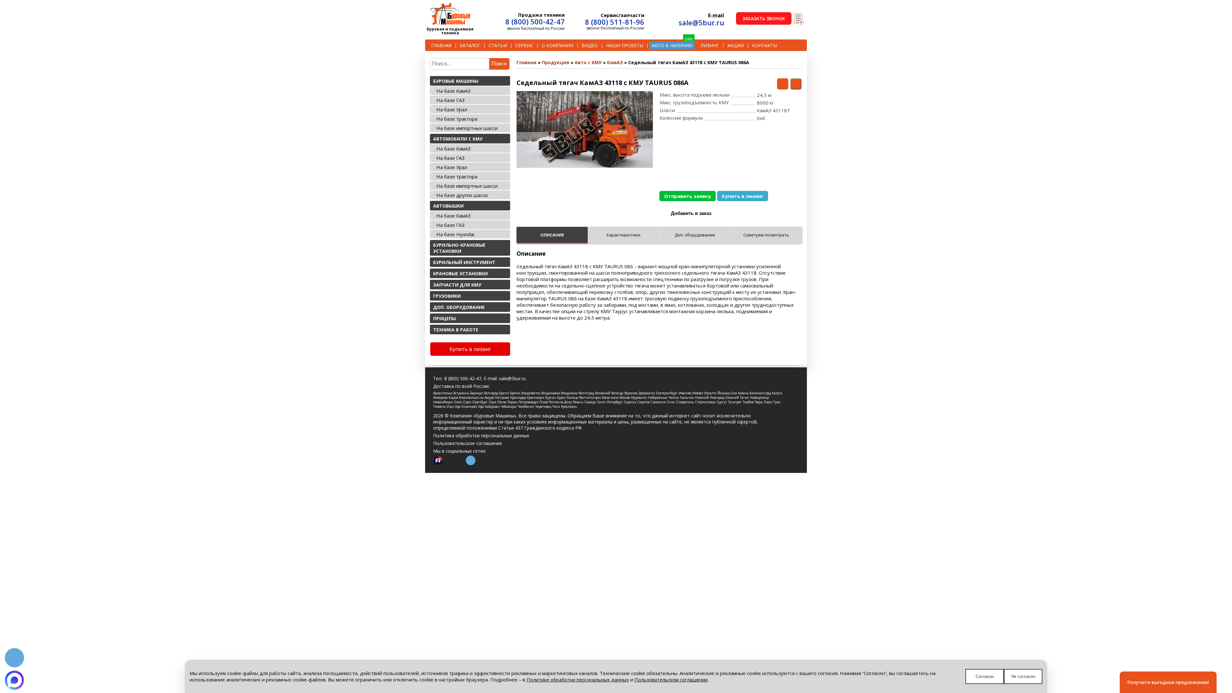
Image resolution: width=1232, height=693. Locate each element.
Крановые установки (460, 273)
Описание (552, 235)
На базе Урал (451, 109)
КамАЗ (615, 62)
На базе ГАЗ (450, 100)
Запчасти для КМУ (457, 285)
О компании (557, 45)
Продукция (555, 62)
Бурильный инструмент (464, 262)
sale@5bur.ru (701, 22)
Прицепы (444, 318)
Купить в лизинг (742, 196)
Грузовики (447, 296)
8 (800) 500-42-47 (535, 21)
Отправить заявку (687, 196)
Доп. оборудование (459, 307)
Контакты (764, 45)
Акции (735, 45)
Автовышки (448, 206)
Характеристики (623, 235)
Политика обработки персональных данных (481, 435)
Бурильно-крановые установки (459, 248)
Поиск (499, 64)
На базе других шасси (462, 195)
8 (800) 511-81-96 (614, 21)
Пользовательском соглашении (671, 679)
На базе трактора (456, 119)
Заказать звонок (763, 18)
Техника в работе (455, 330)
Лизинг (710, 45)
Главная (441, 45)
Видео (590, 45)
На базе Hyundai (455, 234)
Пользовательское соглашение (467, 443)
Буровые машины (455, 81)
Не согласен (1023, 676)
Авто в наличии (672, 45)
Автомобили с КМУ (458, 139)
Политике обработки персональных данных (577, 679)
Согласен (985, 676)
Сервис (524, 45)
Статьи (498, 45)
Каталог (470, 45)
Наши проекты (624, 45)
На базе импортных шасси (467, 128)
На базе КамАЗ (453, 91)
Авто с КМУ (588, 62)
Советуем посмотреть (766, 235)
